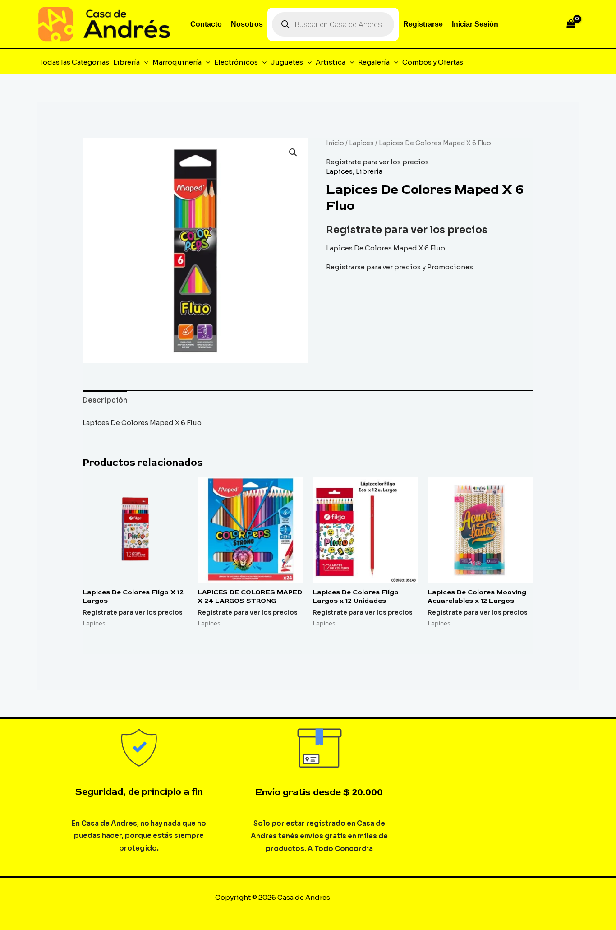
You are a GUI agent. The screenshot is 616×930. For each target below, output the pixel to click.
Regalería (374, 62)
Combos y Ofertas (432, 62)
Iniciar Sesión (475, 24)
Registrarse (423, 24)
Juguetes (287, 62)
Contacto (206, 24)
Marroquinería (177, 62)
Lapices (361, 143)
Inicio (335, 143)
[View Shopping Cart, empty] (571, 24)
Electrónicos (236, 62)
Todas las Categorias (74, 62)
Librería (126, 62)
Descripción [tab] (105, 400)
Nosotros (247, 24)
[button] (144, 62)
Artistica (330, 62)
